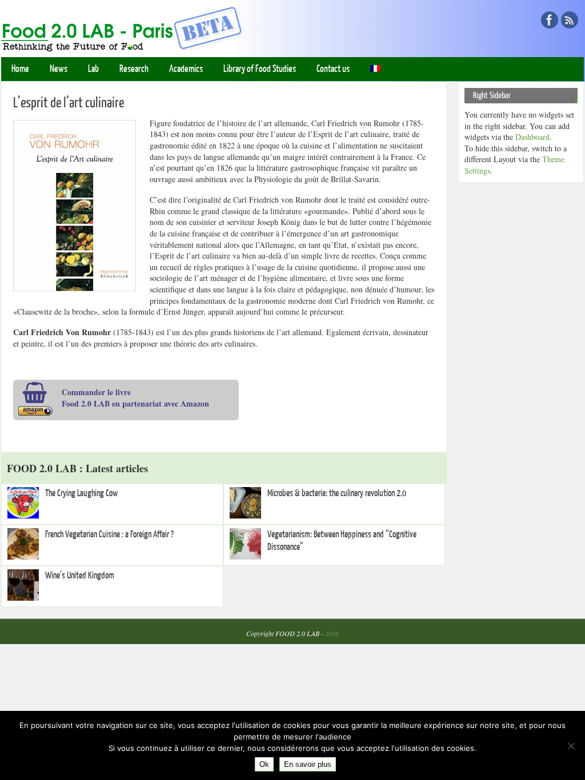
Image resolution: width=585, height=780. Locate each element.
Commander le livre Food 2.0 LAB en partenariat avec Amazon (135, 397)
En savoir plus (307, 764)
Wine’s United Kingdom (79, 575)
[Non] (570, 745)
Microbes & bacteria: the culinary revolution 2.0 (336, 493)
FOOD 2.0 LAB (297, 633)
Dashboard (532, 136)
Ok (264, 764)
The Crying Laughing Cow (81, 493)
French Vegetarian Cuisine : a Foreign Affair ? (109, 534)
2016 (332, 633)
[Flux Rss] (569, 20)
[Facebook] (549, 20)
